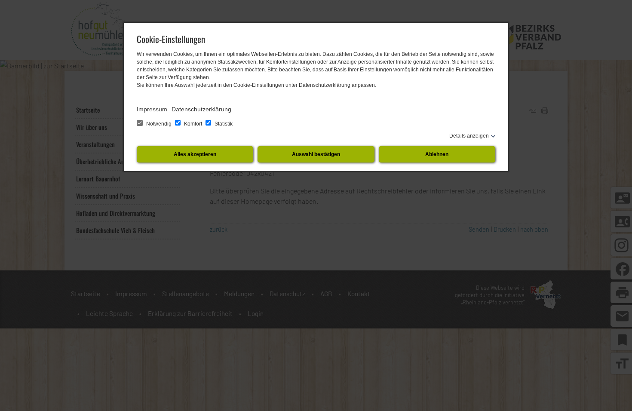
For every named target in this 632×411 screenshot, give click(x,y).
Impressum (152, 109)
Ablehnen (436, 154)
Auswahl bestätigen (316, 154)
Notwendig (159, 124)
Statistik (223, 124)
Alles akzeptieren (195, 154)
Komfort (193, 124)
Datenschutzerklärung (201, 109)
